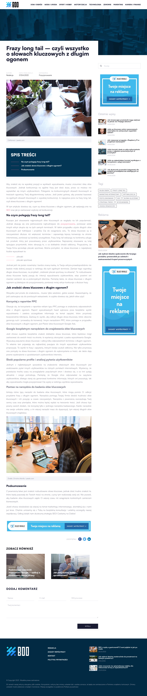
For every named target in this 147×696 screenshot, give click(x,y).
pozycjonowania (68, 224)
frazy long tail (119, 190)
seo (118, 198)
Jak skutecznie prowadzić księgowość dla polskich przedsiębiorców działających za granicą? (123, 171)
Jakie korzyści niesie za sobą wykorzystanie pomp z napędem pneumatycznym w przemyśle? (123, 151)
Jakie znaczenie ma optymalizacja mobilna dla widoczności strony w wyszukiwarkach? (115, 666)
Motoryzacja (80, 5)
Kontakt (51, 656)
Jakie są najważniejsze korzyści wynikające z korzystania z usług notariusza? (124, 161)
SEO (8, 210)
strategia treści (106, 202)
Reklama (103, 214)
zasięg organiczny (107, 206)
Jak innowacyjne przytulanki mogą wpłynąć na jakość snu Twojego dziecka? (123, 120)
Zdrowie (107, 5)
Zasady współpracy (56, 652)
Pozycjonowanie (45, 75)
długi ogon (104, 190)
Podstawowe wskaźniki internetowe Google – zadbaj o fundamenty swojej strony (24, 572)
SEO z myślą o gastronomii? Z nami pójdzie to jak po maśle (117, 648)
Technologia (95, 5)
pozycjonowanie (106, 198)
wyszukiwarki (122, 202)
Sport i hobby (65, 5)
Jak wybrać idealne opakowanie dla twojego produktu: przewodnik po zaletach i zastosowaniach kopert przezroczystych (117, 256)
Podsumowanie (27, 169)
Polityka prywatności (58, 660)
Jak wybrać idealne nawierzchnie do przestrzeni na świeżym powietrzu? (117, 657)
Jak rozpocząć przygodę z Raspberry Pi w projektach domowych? (123, 141)
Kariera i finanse (133, 5)
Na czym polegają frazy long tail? (35, 162)
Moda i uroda (51, 5)
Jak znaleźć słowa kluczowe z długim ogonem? (41, 165)
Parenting (118, 5)
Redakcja (9, 75)
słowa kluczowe (131, 198)
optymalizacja (129, 194)
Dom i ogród (36, 5)
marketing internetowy (109, 194)
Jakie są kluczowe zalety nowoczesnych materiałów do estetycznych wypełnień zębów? (122, 130)
